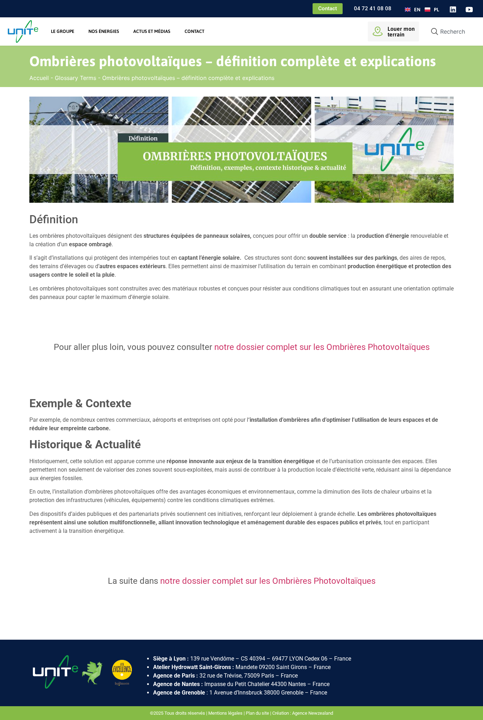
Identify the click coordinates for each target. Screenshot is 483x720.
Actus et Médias (151, 31)
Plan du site (257, 713)
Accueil (39, 77)
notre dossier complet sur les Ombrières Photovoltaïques (322, 347)
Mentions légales (225, 713)
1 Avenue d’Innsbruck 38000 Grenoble (256, 692)
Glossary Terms (75, 77)
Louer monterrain (401, 31)
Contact (194, 31)
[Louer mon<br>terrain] (377, 31)
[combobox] (450, 31)
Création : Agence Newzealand (302, 713)
